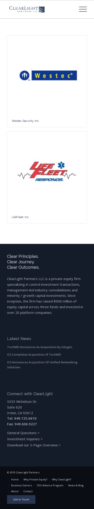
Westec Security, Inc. (25, 121)
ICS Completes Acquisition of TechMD (34, 354)
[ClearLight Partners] (39, 9)
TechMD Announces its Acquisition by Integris (39, 347)
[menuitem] (80, 9)
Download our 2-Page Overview (32, 445)
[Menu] (80, 9)
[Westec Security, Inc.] (47, 75)
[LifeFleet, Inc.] (47, 171)
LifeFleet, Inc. (20, 217)
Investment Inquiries (24, 439)
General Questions (22, 432)
